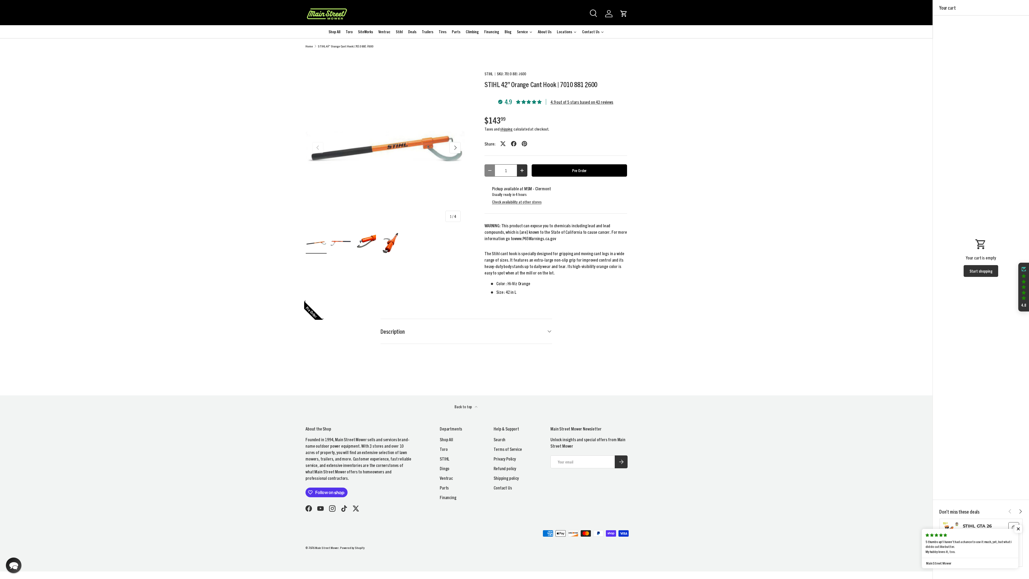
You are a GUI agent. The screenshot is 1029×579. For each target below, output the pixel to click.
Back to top (463, 406)
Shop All (446, 439)
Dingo (444, 468)
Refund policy (505, 468)
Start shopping (981, 270)
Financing (448, 497)
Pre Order (579, 170)
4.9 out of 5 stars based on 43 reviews (581, 102)
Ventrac (446, 478)
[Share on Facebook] (513, 143)
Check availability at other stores (517, 201)
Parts (444, 487)
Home (309, 46)
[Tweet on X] (503, 143)
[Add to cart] (1013, 527)
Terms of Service (508, 449)
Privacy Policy (505, 458)
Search (499, 439)
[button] (624, 14)
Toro (444, 449)
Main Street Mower (327, 547)
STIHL (488, 73)
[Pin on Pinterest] (524, 143)
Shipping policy (506, 478)
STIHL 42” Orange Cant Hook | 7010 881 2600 (345, 46)
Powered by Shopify (352, 547)
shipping (506, 129)
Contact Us (503, 487)
